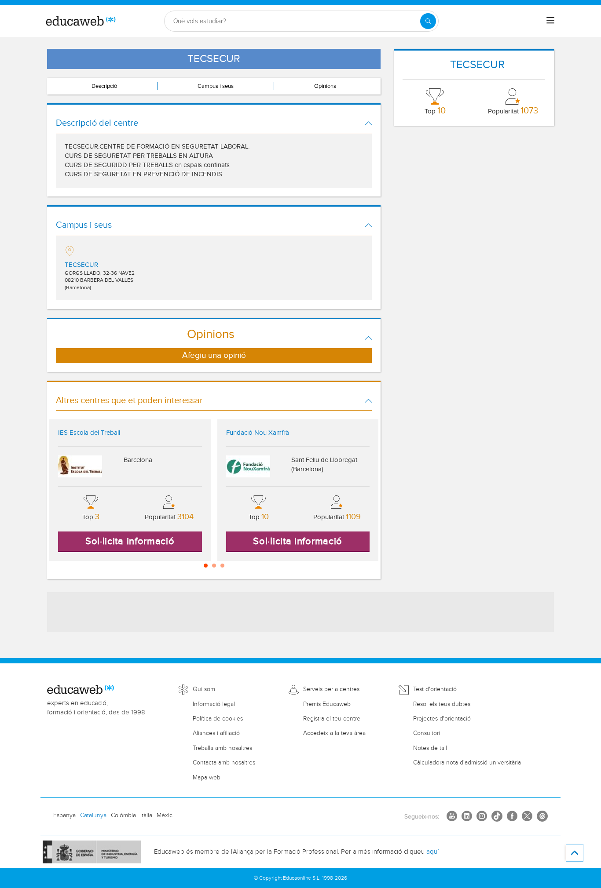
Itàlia (146, 815)
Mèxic (164, 815)
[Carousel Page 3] (222, 566)
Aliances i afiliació (216, 733)
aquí (432, 851)
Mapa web (206, 777)
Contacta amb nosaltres (224, 762)
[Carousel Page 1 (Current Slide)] (206, 566)
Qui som (204, 689)
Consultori (426, 733)
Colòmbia (123, 815)
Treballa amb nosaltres (222, 748)
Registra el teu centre (331, 718)
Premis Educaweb (327, 704)
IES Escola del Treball (89, 433)
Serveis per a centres (331, 689)
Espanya (64, 815)
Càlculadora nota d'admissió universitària (467, 762)
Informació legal (214, 704)
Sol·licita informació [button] (130, 541)
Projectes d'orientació (442, 718)
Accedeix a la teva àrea (334, 733)
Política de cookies (218, 718)
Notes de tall (430, 748)
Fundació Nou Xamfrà (257, 433)
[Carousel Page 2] (214, 566)
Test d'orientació (435, 689)
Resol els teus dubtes (441, 704)
